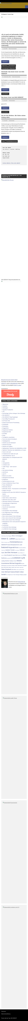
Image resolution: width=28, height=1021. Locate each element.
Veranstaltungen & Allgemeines (8, 68)
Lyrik (3, 468)
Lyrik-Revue (5, 472)
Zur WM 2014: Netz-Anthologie (9, 529)
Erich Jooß (19, 544)
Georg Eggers (17, 550)
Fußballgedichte (6, 441)
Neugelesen (5, 479)
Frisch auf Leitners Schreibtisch (9, 439)
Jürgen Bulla (14, 555)
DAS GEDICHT (12, 65)
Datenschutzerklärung (5, 1013)
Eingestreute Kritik (6, 431)
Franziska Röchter (22, 547)
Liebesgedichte (5, 463)
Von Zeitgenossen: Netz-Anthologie (10, 512)
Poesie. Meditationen (7, 485)
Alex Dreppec (8, 535)
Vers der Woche (6, 505)
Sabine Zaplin (11, 567)
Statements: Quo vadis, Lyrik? (9, 499)
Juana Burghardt (8, 555)
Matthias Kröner (13, 560)
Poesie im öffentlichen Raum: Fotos (10, 483)
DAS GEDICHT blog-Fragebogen (10, 417)
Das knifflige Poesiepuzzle (8, 418)
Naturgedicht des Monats (8, 477)
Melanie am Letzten (6, 475)
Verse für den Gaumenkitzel (8, 507)
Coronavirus (15, 542)
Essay (3, 141)
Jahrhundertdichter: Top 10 (8, 455)
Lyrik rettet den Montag (7, 470)
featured (4, 547)
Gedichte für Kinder (6, 444)
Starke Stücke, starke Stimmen (9, 497)
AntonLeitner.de (21, 581)
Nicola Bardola (9, 565)
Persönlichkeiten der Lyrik (11, 141)
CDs (3, 411)
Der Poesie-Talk (6, 420)
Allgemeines (4, 65)
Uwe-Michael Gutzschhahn (10, 572)
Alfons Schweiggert (17, 536)
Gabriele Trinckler (10, 550)
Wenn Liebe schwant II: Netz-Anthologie (11, 516)
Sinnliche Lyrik (5, 496)
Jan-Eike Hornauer (10, 552)
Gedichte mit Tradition (7, 446)
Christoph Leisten (7, 542)
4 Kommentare (12, 100)
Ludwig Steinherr (5, 560)
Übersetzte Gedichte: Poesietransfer (10, 501)
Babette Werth (18, 539)
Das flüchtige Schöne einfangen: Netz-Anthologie (13, 413)
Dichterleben (5, 426)
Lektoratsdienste (14, 383)
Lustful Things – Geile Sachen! (9, 466)
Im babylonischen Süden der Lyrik (10, 453)
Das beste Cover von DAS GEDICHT (12, 97)
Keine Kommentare (13, 48)
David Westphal (11, 544)
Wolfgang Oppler (23, 574)
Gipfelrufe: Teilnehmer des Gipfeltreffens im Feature (14, 450)
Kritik (3, 461)
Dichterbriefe (5, 424)
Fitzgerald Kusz (13, 547)
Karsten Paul (20, 555)
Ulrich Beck (13, 569)
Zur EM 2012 (5, 525)
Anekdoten (4, 406)
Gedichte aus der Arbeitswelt (9, 442)
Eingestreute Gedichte (7, 429)
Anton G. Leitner (17, 385)
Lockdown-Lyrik (6, 464)
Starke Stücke (16, 567)
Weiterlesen (4, 61)
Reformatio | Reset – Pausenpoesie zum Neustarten (14, 488)
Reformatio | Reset (6, 486)
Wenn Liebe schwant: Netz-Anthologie (11, 519)
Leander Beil (9, 558)
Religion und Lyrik (6, 490)
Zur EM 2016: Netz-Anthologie (9, 527)
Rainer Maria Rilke (4, 567)
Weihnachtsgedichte (7, 514)
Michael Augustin (15, 563)
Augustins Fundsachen (7, 409)
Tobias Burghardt (6, 569)
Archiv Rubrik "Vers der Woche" (11, 163)
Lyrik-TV (4, 474)
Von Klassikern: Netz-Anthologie (9, 510)
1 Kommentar (11, 120)
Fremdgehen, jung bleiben (8, 437)
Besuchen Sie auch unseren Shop (9, 379)
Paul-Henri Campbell (22, 565)
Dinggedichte (5, 428)
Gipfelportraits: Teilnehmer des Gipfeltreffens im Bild (14, 448)
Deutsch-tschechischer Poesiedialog (10, 422)
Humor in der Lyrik (6, 452)
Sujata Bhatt (21, 567)
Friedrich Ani (3, 550)
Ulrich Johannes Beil (20, 569)
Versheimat (5, 508)
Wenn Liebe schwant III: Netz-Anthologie (11, 518)
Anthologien (5, 407)
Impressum (3, 1011)
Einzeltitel (4, 433)
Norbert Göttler (14, 565)
